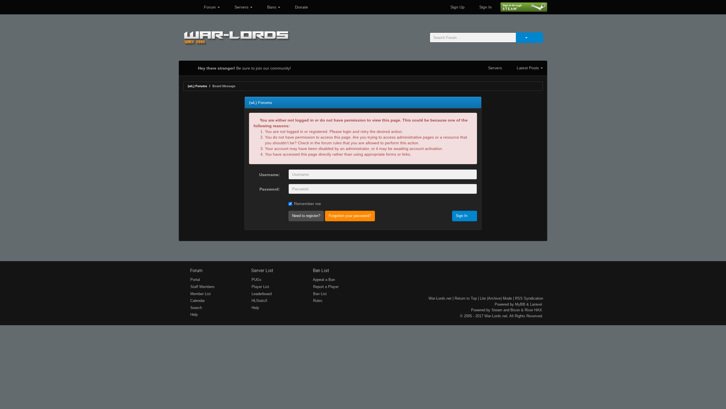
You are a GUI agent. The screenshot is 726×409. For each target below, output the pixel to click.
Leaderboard (261, 294)
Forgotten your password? (350, 216)
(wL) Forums (197, 86)
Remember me (307, 203)
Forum (210, 7)
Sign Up (457, 7)
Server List (261, 270)
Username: (269, 174)
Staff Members (202, 287)
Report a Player (325, 287)
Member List (200, 294)
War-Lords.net (440, 298)
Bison (515, 310)
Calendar (197, 301)
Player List (259, 287)
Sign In (485, 7)
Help (193, 314)
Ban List (320, 270)
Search (195, 308)
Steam (496, 310)
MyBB (520, 304)
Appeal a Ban (323, 279)
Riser (529, 310)
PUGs (255, 279)
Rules (317, 301)
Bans (271, 7)
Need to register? (306, 216)
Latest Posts (528, 68)
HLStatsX (258, 301)
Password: (269, 189)
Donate (301, 7)
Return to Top (466, 298)
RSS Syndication (529, 298)
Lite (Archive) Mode (496, 298)
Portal (194, 279)
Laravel (536, 304)
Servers (241, 7)
